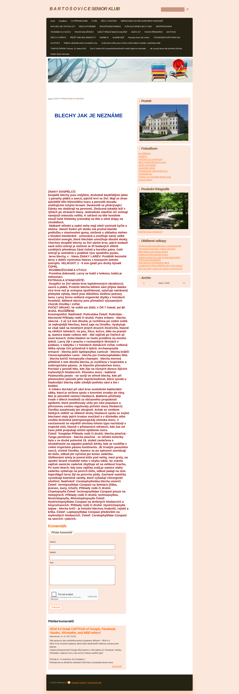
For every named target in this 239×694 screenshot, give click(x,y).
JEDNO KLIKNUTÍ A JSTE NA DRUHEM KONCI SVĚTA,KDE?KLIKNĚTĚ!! (159, 259)
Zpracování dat (94, 683)
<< (144, 283)
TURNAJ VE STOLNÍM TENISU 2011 (155, 177)
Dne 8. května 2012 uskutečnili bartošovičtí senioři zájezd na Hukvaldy (118, 48)
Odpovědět (117, 666)
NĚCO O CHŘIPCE (58, 37)
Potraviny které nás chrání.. (139, 37)
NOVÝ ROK (171, 32)
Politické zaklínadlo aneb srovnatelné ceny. (81, 43)
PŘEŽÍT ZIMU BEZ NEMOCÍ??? (83, 37)
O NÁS (94, 21)
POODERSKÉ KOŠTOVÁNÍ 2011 (167, 37)
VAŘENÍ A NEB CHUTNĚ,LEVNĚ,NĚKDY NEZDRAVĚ (142, 21)
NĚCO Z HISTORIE (109, 21)
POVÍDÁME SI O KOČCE (61, 32)
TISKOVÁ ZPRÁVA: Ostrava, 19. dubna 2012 (68, 48)
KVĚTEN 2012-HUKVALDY (151, 159)
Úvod (53, 21)
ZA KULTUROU (145, 180)
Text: (52, 563)
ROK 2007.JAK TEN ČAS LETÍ (63, 26)
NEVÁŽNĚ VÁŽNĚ (147, 168)
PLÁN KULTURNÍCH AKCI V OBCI (138, 26)
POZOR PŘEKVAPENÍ (153, 32)
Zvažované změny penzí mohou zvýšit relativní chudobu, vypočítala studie (130, 43)
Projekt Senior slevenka (60, 54)
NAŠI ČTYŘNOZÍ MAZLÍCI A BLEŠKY (112, 32)
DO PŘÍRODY (145, 154)
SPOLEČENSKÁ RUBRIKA (110, 26)
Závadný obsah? (79, 683)
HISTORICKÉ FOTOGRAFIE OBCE (154, 263)
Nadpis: (53, 552)
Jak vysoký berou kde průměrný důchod (166, 48)
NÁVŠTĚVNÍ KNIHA (164, 26)
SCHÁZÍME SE (145, 174)
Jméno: (53, 542)
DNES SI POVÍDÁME (87, 26)
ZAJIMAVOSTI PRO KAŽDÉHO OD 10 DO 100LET (161, 266)
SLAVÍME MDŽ (118, 37)
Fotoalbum (63, 21)
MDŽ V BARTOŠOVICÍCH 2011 (152, 162)
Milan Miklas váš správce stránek (153, 252)
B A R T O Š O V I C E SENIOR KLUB (85, 8)
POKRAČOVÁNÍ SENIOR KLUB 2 (153, 255)
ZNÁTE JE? (136, 32)
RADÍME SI (104, 37)
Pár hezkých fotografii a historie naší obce (157, 249)
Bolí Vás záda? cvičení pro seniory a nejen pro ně (160, 269)
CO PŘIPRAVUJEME (79, 21)
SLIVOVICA (55, 43)
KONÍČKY (143, 156)
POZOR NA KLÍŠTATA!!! (84, 32)
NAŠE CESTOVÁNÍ (147, 165)
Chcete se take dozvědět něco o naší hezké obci (160, 246)
